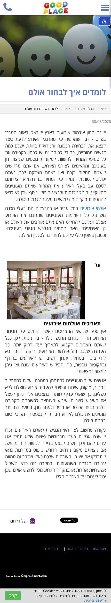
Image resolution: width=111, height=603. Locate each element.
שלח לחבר (18, 521)
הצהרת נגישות (77, 548)
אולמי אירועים (93, 208)
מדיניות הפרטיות (95, 600)
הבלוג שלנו (86, 108)
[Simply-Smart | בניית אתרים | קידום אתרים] (26, 575)
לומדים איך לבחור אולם (41, 108)
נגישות (104, 21)
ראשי (104, 108)
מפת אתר (99, 548)
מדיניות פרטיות (51, 548)
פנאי (68, 108)
